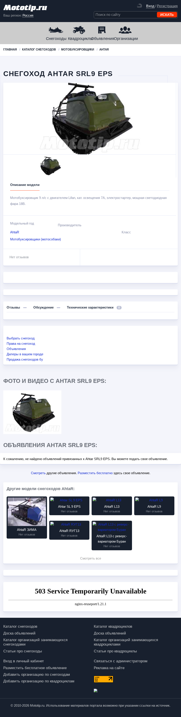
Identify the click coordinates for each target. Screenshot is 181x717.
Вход (150, 6)
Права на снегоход (21, 343)
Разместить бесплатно (95, 473)
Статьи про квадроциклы (115, 651)
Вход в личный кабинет (23, 661)
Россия (28, 15)
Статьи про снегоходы (22, 651)
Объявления (102, 38)
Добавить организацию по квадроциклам (38, 681)
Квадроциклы (79, 38)
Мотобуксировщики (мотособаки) (35, 239)
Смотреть (38, 473)
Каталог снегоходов (20, 626)
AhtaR (14, 232)
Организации (125, 38)
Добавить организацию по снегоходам (36, 674)
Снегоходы (56, 38)
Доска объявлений (19, 633)
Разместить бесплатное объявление (35, 668)
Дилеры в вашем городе (25, 354)
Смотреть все (90, 558)
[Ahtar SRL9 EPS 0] (32, 412)
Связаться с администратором (120, 661)
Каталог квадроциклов (113, 626)
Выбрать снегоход (21, 338)
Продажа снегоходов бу (25, 359)
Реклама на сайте (109, 668)
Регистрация (167, 6)
